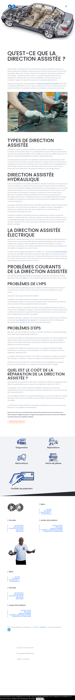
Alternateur (20, 531)
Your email (37, 686)
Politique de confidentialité (53, 531)
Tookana (42, 627)
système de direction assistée (47, 84)
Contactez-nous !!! (16, 422)
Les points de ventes (16, 528)
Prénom (21, 686)
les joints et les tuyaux (27, 320)
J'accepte (40, 699)
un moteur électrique (59, 252)
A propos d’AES (57, 525)
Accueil (48, 509)
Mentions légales (57, 528)
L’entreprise (47, 511)
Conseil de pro (46, 514)
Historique (59, 527)
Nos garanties (19, 527)
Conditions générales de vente (52, 530)
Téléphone (53, 686)
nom (4, 686)
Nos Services (19, 525)
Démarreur (20, 530)
